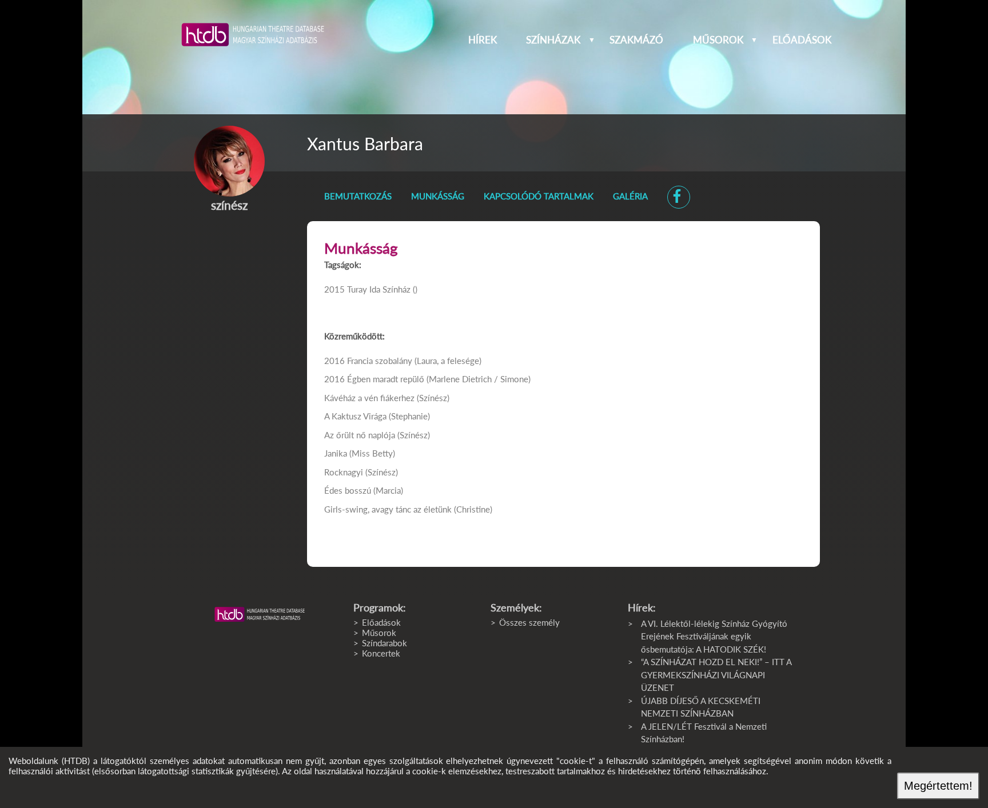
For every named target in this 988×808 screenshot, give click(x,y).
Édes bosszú (347, 490)
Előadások (801, 40)
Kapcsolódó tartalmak (538, 196)
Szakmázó (636, 40)
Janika (335, 453)
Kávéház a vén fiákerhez (369, 398)
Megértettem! (938, 785)
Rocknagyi (343, 472)
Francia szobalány (379, 360)
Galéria (630, 196)
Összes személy (529, 622)
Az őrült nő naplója (359, 435)
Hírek (482, 40)
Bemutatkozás (358, 196)
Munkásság (437, 196)
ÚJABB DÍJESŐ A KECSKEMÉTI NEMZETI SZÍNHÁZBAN (700, 707)
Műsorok (718, 40)
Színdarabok (384, 643)
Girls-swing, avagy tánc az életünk (388, 509)
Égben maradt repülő (385, 379)
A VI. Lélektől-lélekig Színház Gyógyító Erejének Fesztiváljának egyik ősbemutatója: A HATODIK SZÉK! (714, 636)
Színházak (553, 40)
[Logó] (259, 614)
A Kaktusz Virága (355, 416)
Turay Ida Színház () (382, 289)
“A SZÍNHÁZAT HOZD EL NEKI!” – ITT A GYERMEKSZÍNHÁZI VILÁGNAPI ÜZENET (716, 675)
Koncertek (381, 653)
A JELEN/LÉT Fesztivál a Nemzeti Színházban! (704, 733)
